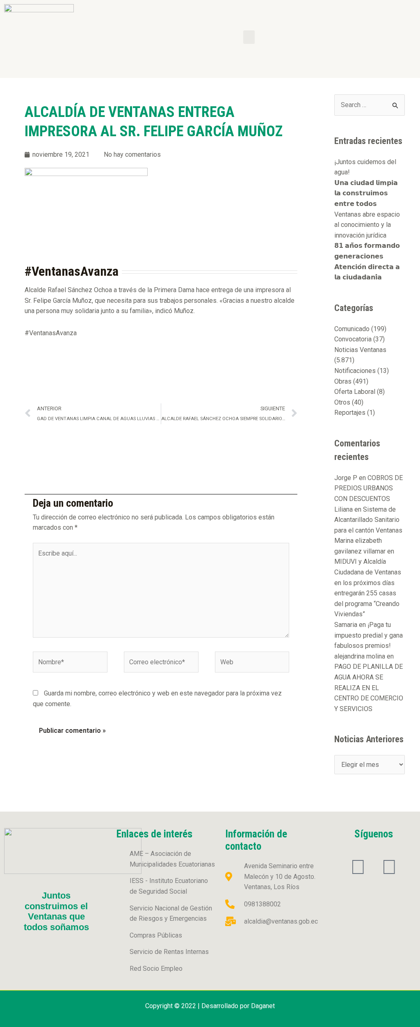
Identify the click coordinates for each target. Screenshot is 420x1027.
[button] (249, 37)
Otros (342, 402)
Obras (343, 381)
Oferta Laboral (354, 392)
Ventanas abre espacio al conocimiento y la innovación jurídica (367, 224)
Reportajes (349, 412)
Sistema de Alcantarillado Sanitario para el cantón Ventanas (368, 519)
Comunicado (352, 329)
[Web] (252, 664)
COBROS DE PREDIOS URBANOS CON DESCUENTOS (368, 488)
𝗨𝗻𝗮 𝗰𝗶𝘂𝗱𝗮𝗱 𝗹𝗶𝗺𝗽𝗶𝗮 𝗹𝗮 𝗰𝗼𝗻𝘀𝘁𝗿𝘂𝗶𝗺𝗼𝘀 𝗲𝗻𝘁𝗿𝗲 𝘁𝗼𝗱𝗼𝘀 (366, 193)
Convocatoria (353, 339)
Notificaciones (355, 371)
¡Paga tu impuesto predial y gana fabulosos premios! (368, 635)
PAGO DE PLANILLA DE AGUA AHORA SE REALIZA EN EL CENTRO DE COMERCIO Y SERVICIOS (368, 687)
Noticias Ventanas (360, 350)
